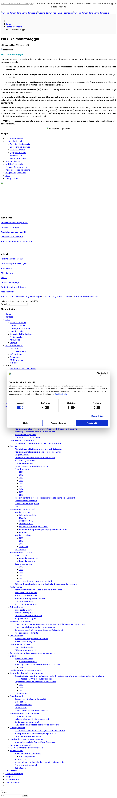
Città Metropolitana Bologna (14, 263)
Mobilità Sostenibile (14, 164)
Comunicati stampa (10, 227)
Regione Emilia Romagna (12, 259)
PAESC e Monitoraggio (20, 144)
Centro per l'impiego (10, 282)
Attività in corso (17, 155)
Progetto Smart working (16, 167)
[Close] (2, 790)
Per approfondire (18, 158)
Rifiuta (25, 423)
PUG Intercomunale (14, 138)
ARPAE (4, 277)
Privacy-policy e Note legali (28, 296)
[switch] (45, 407)
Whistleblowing (49, 296)
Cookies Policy (61, 394)
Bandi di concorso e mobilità (13, 232)
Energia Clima (11, 178)
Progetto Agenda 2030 (15, 172)
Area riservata (7, 292)
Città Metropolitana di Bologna (17, 3)
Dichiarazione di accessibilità (85, 296)
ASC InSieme (6, 268)
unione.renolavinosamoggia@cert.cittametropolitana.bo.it (31, 212)
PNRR (7, 175)
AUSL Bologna (7, 273)
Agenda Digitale (12, 161)
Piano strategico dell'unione (17, 170)
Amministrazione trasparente (14, 222)
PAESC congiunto (17, 149)
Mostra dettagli (97, 416)
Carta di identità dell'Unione (13, 287)
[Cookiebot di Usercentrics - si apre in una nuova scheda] (98, 374)
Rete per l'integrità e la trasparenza (17, 241)
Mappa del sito (7, 296)
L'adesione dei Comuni (20, 147)
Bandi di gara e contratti (12, 236)
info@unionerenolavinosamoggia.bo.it (18, 199)
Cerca (4, 792)
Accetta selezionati (58, 423)
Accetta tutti (92, 423)
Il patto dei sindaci (13, 141)
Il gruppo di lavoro (18, 152)
